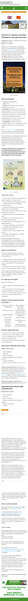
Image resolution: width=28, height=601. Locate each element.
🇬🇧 (9, 17)
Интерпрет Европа (12, 50)
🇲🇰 (18, 17)
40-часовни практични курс (10, 129)
